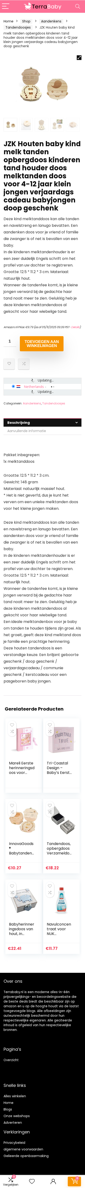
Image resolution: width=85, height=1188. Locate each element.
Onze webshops (17, 1116)
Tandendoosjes (18, 27)
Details (75, 327)
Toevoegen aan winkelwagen (42, 343)
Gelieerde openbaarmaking (26, 1156)
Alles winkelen (15, 1096)
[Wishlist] (32, 1181)
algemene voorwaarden (23, 1149)
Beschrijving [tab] (18, 422)
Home (8, 21)
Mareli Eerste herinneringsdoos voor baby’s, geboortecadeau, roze (21, 774)
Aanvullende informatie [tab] (26, 431)
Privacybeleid (14, 1142)
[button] (79, 57)
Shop (26, 21)
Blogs (8, 1109)
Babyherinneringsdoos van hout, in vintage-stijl (21, 931)
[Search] (77, 6)
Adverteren (13, 1122)
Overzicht (11, 1060)
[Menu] (5, 6)
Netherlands (34, 386)
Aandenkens (51, 21)
